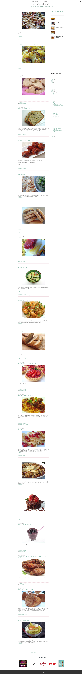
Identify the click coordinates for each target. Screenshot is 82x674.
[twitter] (52, 11)
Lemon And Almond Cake (25, 589)
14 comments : (24, 134)
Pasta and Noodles (25, 424)
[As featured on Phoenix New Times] (52, 664)
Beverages (20, 551)
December (54, 92)
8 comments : (24, 261)
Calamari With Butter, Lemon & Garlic (29, 11)
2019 (52, 80)
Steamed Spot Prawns (55, 127)
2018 (52, 81)
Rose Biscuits (54, 133)
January (54, 135)
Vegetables (23, 71)
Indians (20, 71)
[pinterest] (57, 11)
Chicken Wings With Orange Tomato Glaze (30, 140)
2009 (53, 91)
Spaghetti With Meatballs (25, 395)
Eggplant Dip (21, 174)
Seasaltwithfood (41, 4)
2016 (52, 83)
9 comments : (24, 518)
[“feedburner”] (62, 11)
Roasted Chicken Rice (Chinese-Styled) (58, 130)
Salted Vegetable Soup (24, 620)
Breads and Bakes (21, 103)
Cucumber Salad (23, 267)
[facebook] (54, 11)
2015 (52, 84)
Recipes (36, 1)
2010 (52, 90)
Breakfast (25, 358)
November (54, 93)
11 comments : (24, 389)
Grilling (22, 169)
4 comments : (24, 423)
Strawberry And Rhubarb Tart (27, 363)
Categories (46, 1)
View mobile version (33, 652)
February (54, 103)
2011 (52, 89)
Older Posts (46, 650)
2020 (53, 79)
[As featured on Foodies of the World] (61, 664)
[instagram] (56, 11)
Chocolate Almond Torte (56, 132)
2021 (52, 78)
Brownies (20, 493)
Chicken (20, 169)
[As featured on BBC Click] (23, 664)
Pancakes (20, 429)
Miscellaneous (23, 262)
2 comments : (24, 294)
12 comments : (25, 614)
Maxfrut (20, 237)
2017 (52, 82)
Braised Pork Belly (55, 129)
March (54, 102)
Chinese (23, 584)
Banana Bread (22, 331)
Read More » (20, 36)
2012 (52, 88)
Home (33, 1)
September (54, 95)
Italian (20, 424)
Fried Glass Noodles (24, 300)
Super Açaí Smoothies (24, 524)
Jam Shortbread (22, 76)
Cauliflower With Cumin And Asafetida (29, 45)
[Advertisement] (57, 55)
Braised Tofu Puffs (55, 131)
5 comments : (24, 102)
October (54, 94)
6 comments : (24, 357)
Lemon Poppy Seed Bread (25, 108)
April (53, 101)
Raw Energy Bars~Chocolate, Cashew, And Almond (58, 23)
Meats (22, 424)
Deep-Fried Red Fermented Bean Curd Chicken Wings (57, 123)
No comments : (25, 168)
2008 (53, 136)
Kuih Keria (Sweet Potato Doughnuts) (59, 37)
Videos (41, 1)
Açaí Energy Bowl (23, 461)
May (53, 100)
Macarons (21, 206)
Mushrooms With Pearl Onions (57, 128)
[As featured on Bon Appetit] (32, 664)
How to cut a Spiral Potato (59, 27)
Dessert (25, 103)
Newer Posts (20, 650)
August (54, 96)
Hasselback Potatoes (58, 17)
